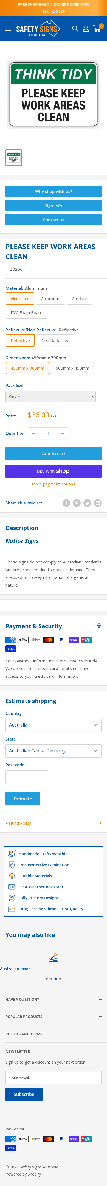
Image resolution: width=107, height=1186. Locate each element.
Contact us (53, 219)
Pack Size (14, 385)
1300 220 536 (53, 11)
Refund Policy (18, 823)
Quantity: (14, 433)
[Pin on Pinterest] (77, 503)
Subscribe (24, 1094)
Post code (14, 765)
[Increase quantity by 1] (63, 433)
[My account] (86, 29)
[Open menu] (8, 29)
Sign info (53, 205)
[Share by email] (98, 503)
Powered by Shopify (23, 1174)
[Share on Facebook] (66, 503)
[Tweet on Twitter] (87, 503)
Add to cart (53, 454)
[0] (97, 28)
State (10, 739)
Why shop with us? (53, 191)
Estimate (23, 799)
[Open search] (75, 29)
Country (13, 713)
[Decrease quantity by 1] (34, 433)
